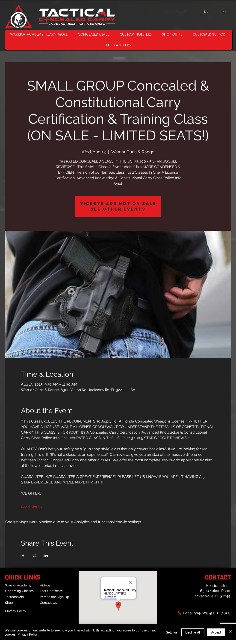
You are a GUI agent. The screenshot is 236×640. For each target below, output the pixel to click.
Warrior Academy (18, 585)
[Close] (230, 632)
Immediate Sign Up (54, 597)
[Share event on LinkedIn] (46, 555)
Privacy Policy (15, 611)
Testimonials (14, 597)
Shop (9, 602)
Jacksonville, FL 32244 (211, 596)
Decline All (193, 632)
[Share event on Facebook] (23, 555)
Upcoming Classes (19, 591)
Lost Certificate (51, 591)
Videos (45, 585)
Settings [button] (172, 632)
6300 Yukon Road (215, 591)
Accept (216, 632)
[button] (210, 34)
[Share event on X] (34, 555)
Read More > (31, 507)
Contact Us (48, 602)
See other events (118, 209)
